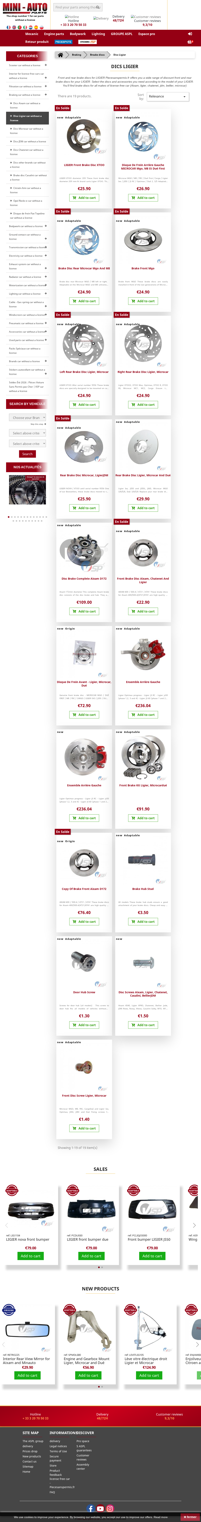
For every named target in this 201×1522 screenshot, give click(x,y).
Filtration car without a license (25, 86)
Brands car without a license (24, 361)
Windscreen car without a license (27, 315)
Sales (100, 1169)
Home (26, 1471)
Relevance (168, 96)
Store (53, 1465)
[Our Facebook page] (90, 1508)
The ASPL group (33, 1441)
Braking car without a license (24, 95)
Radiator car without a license (25, 277)
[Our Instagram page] (110, 1508)
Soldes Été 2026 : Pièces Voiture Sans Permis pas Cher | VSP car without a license (26, 387)
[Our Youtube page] (100, 1508)
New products (100, 1288)
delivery (28, 1446)
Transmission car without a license (28, 247)
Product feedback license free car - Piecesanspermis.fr (62, 1479)
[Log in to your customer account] (190, 34)
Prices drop (30, 1451)
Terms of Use (58, 1451)
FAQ (52, 1492)
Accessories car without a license (27, 331)
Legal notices (58, 1446)
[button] (31, 34)
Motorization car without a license (27, 285)
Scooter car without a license (24, 65)
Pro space (83, 1441)
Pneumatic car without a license (26, 323)
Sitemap (28, 1466)
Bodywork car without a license (26, 226)
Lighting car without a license (25, 293)
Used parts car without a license (26, 340)
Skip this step (37, 424)
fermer (191, 1517)
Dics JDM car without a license (29, 141)
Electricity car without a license (26, 255)
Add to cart (30, 1256)
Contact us (30, 1461)
